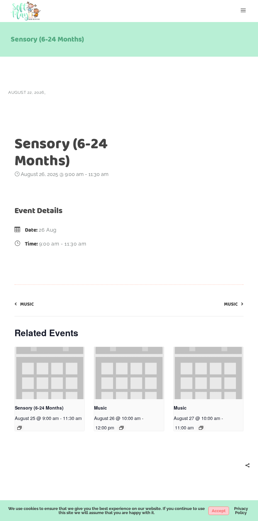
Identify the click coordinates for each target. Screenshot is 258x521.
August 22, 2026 (26, 92)
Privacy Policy (241, 510)
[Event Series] (19, 428)
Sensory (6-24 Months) (39, 408)
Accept (219, 510)
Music (100, 408)
